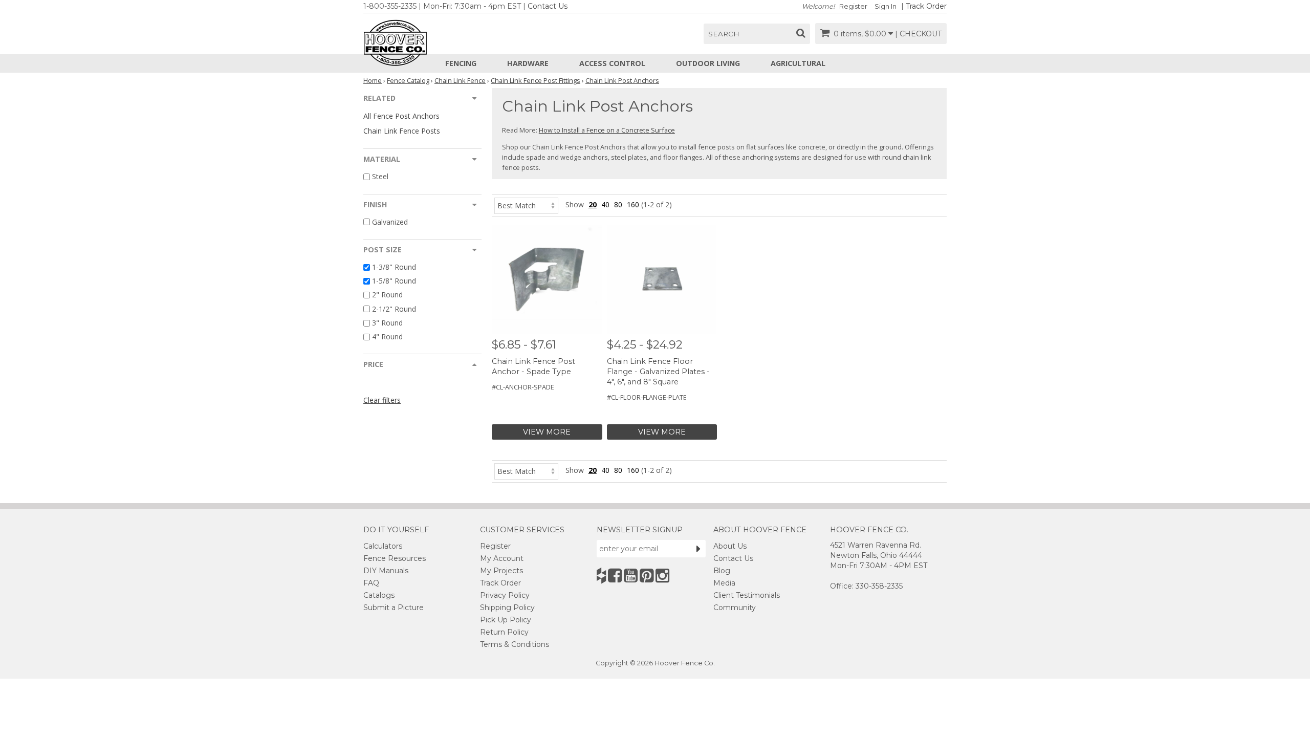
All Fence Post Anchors (401, 116)
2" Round (387, 295)
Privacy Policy (505, 595)
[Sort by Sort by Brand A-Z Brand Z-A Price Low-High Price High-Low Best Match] (526, 204)
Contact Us (547, 6)
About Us (730, 546)
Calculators (382, 546)
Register (853, 6)
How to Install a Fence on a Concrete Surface (607, 130)
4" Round (387, 336)
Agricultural (798, 63)
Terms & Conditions (514, 644)
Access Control (612, 63)
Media (724, 583)
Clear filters (382, 400)
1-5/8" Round (394, 281)
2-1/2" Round (394, 309)
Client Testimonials (746, 595)
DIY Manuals (385, 570)
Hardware (528, 63)
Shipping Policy (507, 607)
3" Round (387, 323)
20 (592, 204)
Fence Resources (394, 558)
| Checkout (918, 33)
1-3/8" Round (394, 267)
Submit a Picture (393, 607)
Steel (380, 177)
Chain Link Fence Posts (401, 131)
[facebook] (615, 576)
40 (605, 204)
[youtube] (631, 576)
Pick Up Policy (505, 619)
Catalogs (379, 595)
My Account (501, 558)
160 (633, 204)
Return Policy (504, 632)
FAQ (371, 583)
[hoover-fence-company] (601, 576)
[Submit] (698, 548)
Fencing (460, 63)
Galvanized (390, 222)
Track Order (926, 6)
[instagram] (662, 576)
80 (618, 204)
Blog (721, 570)
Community (734, 607)
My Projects (501, 570)
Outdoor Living (708, 63)
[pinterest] (646, 576)
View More (547, 432)
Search (723, 34)
